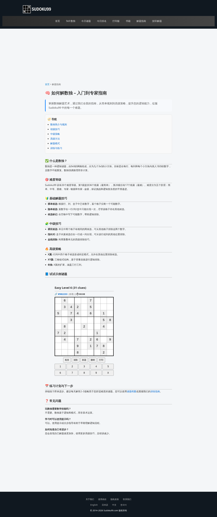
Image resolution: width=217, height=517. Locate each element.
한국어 (123, 504)
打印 (101, 360)
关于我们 (90, 499)
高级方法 (55, 138)
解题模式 (55, 143)
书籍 (128, 21)
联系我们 (127, 499)
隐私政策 (115, 499)
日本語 (105, 504)
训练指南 (155, 391)
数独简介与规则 (58, 124)
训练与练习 (56, 148)
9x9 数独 (70, 21)
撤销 (93, 360)
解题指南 (141, 21)
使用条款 (102, 499)
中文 (114, 504)
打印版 (116, 21)
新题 (84, 360)
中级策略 (55, 134)
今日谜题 (86, 21)
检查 (67, 360)
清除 (76, 360)
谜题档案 (131, 391)
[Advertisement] (108, 57)
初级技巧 (55, 129)
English (94, 504)
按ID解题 (157, 21)
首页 (57, 21)
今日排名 (101, 21)
